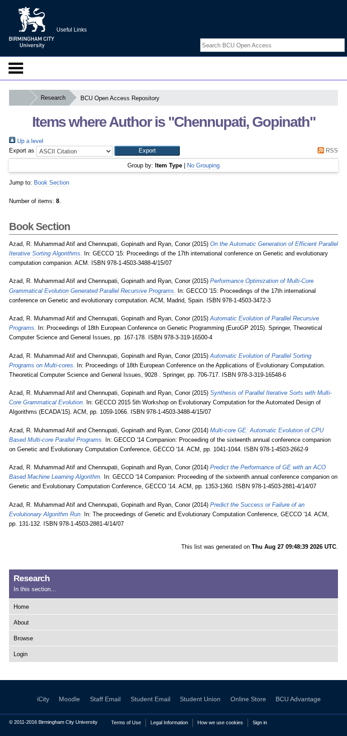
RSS (331, 150)
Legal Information (169, 722)
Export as (21, 150)
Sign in (260, 722)
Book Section (51, 182)
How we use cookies (220, 722)
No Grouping (203, 165)
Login (21, 654)
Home (21, 606)
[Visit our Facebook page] (319, 37)
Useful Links (71, 29)
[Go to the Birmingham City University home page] (31, 27)
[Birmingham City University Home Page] (19, 98)
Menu (16, 68)
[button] (147, 151)
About (21, 622)
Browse (23, 638)
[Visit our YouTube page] (340, 37)
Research (53, 97)
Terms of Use (126, 722)
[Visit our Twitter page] (329, 37)
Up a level (29, 141)
